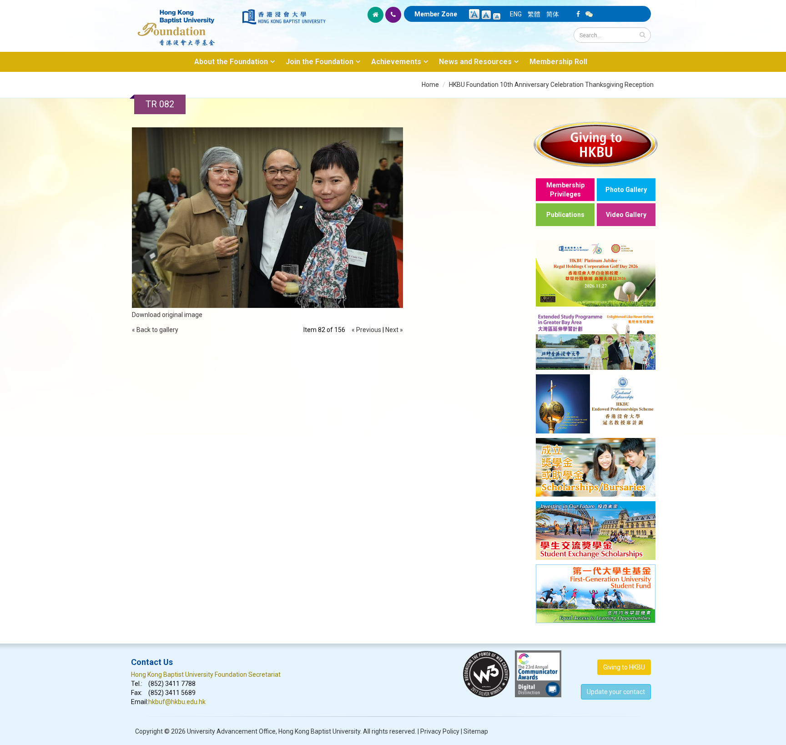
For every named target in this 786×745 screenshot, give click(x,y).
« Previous (366, 329)
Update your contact (616, 691)
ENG (516, 14)
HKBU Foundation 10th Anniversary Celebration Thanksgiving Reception (551, 84)
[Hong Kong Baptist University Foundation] (186, 22)
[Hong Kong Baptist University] (284, 17)
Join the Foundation (319, 61)
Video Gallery (626, 214)
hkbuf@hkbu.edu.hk (177, 701)
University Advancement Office (231, 731)
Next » (394, 329)
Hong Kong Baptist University (319, 731)
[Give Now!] (596, 144)
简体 (552, 14)
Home (430, 84)
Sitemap (476, 731)
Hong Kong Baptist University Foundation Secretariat (206, 674)
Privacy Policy (439, 731)
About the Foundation (231, 61)
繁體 (534, 14)
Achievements (396, 61)
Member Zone (435, 14)
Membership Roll (558, 61)
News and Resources (475, 61)
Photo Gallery (626, 189)
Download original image (167, 314)
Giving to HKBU (624, 667)
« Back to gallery (155, 329)
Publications (565, 214)
